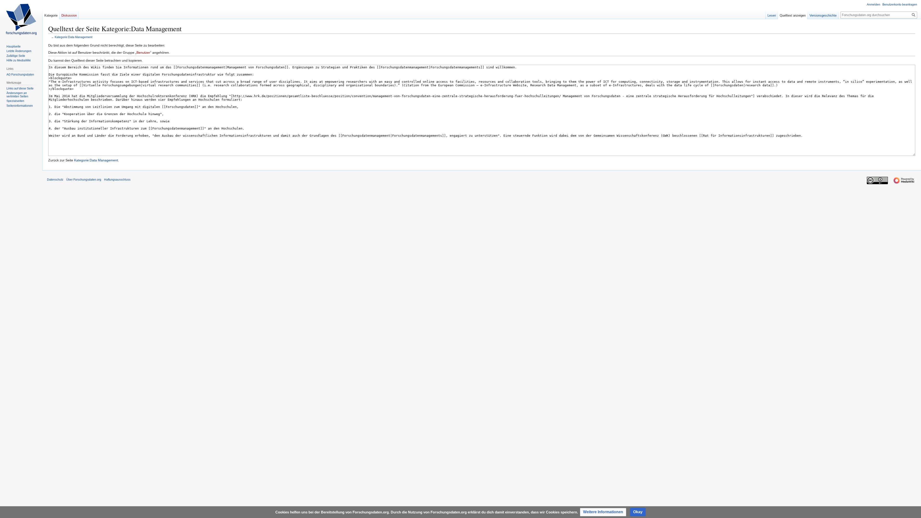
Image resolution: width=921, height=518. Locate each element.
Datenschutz (55, 179)
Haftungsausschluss (117, 179)
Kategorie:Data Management (73, 37)
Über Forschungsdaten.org (83, 179)
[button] (603, 512)
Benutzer (143, 52)
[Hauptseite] (21, 19)
